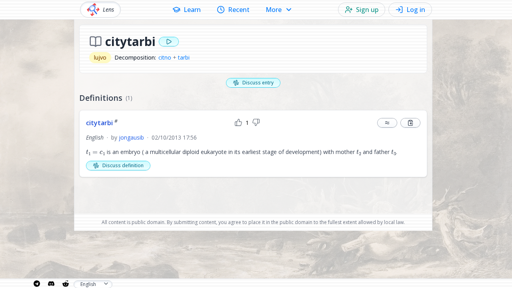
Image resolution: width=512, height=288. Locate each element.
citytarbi (102, 122)
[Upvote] (238, 123)
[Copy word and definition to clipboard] (410, 123)
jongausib (131, 137)
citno (164, 57)
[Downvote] (256, 123)
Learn (192, 9)
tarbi (184, 57)
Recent (239, 9)
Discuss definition (123, 165)
